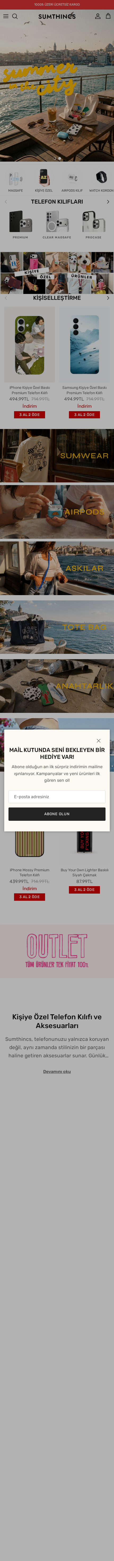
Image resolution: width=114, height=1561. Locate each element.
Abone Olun (57, 814)
